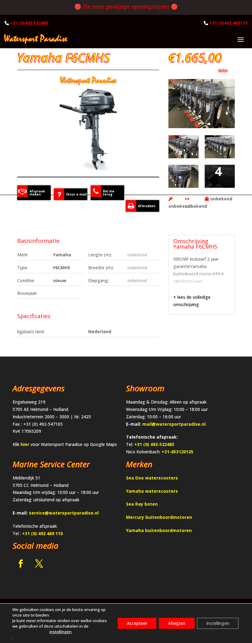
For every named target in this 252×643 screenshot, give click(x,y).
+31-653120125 (177, 452)
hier (25, 444)
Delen (224, 70)
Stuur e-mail (76, 194)
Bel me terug (108, 192)
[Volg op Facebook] (21, 564)
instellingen (60, 631)
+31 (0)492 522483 (29, 23)
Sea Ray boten (142, 504)
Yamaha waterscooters (152, 491)
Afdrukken (147, 206)
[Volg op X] (39, 564)
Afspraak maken (37, 192)
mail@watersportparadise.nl (174, 424)
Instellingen (217, 623)
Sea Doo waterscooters (152, 478)
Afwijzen (176, 623)
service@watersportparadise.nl (64, 513)
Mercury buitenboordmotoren (159, 517)
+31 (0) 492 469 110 (42, 533)
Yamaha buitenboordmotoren (159, 530)
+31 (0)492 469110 (228, 23)
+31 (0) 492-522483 (154, 444)
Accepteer (137, 623)
